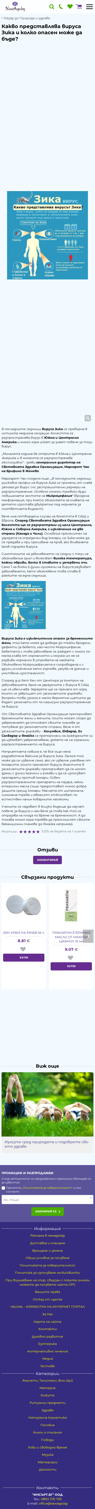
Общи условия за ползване (48, 1258)
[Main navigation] (89, 6)
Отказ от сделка (47, 1299)
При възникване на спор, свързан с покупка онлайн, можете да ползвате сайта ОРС (47, 1282)
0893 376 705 (51, 1499)
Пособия (47, 1425)
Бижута (47, 1395)
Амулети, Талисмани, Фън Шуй (47, 1380)
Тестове (47, 1366)
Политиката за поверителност (47, 1187)
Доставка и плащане (47, 1243)
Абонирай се (46, 1211)
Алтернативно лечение (47, 1351)
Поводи (47, 1440)
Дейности (47, 1469)
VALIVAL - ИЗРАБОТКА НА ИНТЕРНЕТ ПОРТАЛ (47, 1307)
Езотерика (47, 1344)
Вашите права (47, 1292)
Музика (47, 1455)
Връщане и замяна (47, 1251)
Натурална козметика (47, 1418)
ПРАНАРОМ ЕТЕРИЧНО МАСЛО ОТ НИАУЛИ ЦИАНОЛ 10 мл (71, 937)
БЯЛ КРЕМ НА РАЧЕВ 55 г (23, 933)
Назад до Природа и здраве (27, 18)
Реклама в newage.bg (47, 1236)
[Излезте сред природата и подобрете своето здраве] (47, 1104)
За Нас (47, 1314)
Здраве (48, 1410)
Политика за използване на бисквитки (47, 1273)
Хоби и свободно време (47, 1447)
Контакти (47, 1329)
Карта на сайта (47, 1322)
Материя (47, 1388)
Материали (47, 1462)
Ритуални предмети (47, 1403)
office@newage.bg (53, 1503)
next (88, 936)
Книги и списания (47, 1432)
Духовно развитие (47, 1336)
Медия (47, 1359)
